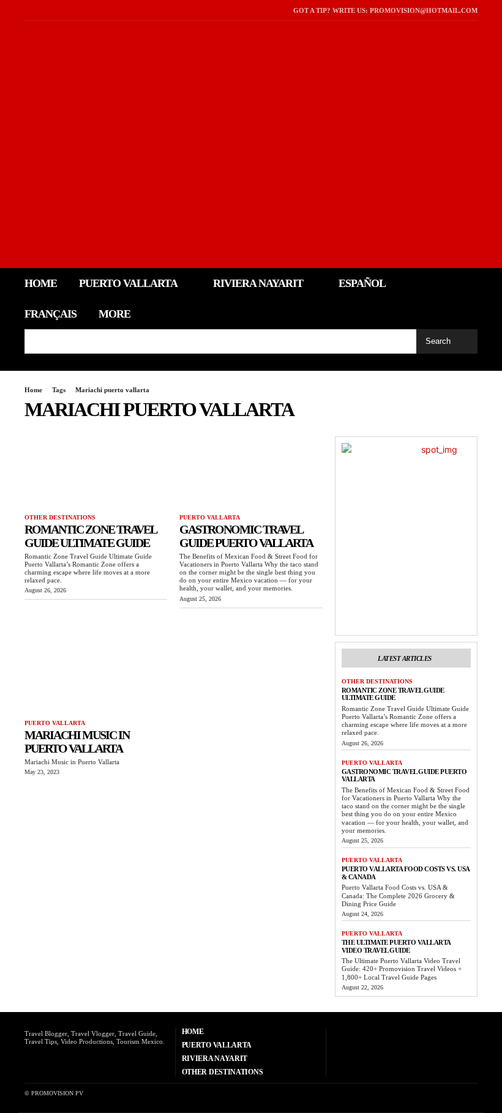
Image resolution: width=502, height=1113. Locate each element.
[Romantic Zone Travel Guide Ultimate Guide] (95, 472)
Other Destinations (60, 517)
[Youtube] (59, 10)
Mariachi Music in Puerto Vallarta (76, 741)
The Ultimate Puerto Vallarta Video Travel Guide (396, 946)
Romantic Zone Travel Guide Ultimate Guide (90, 536)
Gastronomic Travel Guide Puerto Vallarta (246, 536)
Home (33, 389)
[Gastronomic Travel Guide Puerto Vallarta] (250, 472)
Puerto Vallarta (209, 517)
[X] (43, 10)
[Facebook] (27, 10)
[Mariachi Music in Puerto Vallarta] (95, 677)
